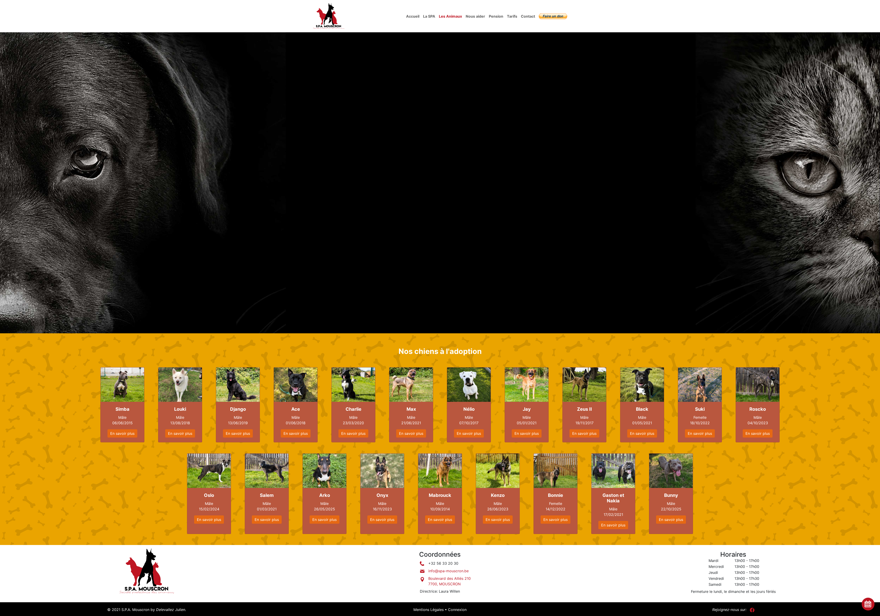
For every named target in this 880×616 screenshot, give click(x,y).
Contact (528, 16)
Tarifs (512, 16)
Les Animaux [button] (451, 16)
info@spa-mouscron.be (448, 571)
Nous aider (475, 16)
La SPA (429, 16)
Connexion (457, 609)
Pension (496, 16)
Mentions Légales (428, 609)
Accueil (412, 16)
